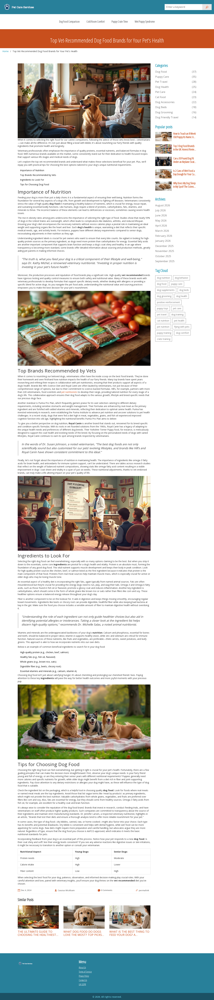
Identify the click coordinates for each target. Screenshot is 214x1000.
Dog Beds (175, 107)
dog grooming (164, 296)
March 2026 (162, 231)
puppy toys (162, 308)
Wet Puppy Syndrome (145, 21)
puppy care (176, 283)
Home (5, 51)
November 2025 (164, 251)
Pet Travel (175, 81)
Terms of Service (85, 971)
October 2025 (163, 256)
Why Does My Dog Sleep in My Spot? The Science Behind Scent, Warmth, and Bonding (184, 185)
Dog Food (175, 71)
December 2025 (164, 246)
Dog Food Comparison (69, 21)
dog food (161, 283)
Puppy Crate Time (120, 21)
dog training (177, 314)
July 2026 (160, 210)
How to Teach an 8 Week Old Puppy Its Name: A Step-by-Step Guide (184, 135)
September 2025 (165, 261)
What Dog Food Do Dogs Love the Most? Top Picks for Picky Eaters (82, 933)
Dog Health (175, 87)
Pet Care (175, 92)
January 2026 (163, 241)
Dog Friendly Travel (175, 117)
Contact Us (83, 980)
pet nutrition (163, 326)
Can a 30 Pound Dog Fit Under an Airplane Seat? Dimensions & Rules (184, 160)
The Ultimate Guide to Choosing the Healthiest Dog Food (37, 933)
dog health (181, 296)
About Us (82, 967)
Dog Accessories (175, 102)
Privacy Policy (84, 975)
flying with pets (181, 326)
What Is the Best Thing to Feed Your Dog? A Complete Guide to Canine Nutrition (129, 933)
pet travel (162, 314)
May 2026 (161, 220)
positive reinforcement (168, 302)
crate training (163, 338)
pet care (177, 308)
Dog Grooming (175, 112)
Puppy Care (175, 76)
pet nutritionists (69, 391)
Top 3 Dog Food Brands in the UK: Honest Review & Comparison (184, 147)
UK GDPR (82, 984)
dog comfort (182, 332)
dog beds (184, 290)
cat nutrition (163, 320)
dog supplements (166, 290)
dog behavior (181, 277)
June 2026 (161, 215)
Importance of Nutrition (32, 170)
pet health (179, 320)
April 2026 (161, 225)
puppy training (164, 332)
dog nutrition (163, 277)
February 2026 (163, 236)
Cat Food (175, 97)
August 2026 (162, 205)
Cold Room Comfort (95, 21)
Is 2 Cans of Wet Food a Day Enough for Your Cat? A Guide (184, 172)
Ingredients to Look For (32, 179)
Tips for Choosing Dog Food (34, 184)
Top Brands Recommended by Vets (38, 175)
